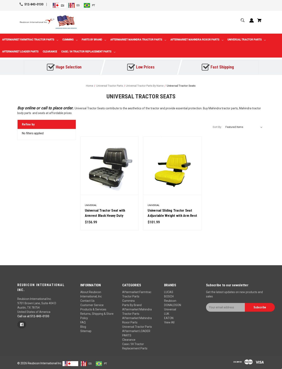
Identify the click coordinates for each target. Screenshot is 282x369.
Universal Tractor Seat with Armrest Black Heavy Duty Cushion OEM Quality (105, 215)
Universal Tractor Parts (137, 326)
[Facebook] (22, 325)
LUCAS (168, 292)
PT (93, 5)
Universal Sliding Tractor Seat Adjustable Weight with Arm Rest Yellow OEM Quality (172, 215)
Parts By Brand (132, 305)
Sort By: (217, 127)
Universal (170, 309)
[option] (74, 5)
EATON (168, 318)
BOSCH (169, 296)
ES (78, 5)
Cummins (128, 300)
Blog (83, 326)
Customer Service (92, 305)
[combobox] (58, 5)
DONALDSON (172, 305)
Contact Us (87, 300)
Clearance (128, 339)
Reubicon (170, 300)
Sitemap (85, 331)
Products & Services (93, 309)
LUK (166, 313)
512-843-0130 (33, 4)
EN (62, 5)
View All (169, 322)
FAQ (83, 322)
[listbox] (244, 127)
